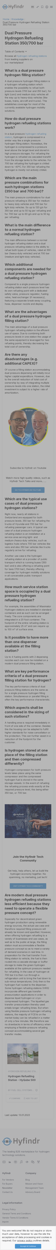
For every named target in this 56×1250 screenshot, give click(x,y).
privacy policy (25, 1240)
